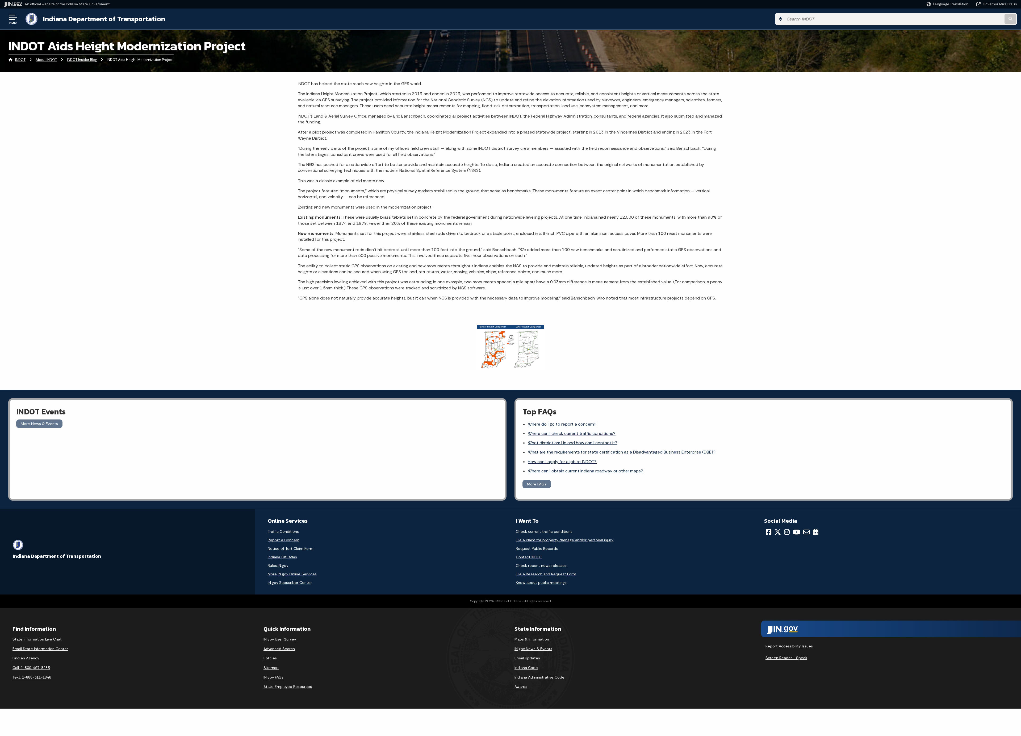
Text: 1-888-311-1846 (31, 677)
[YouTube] (796, 532)
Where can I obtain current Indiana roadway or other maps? (585, 471)
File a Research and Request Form (546, 574)
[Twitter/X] (778, 532)
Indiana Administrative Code (539, 677)
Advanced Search (279, 648)
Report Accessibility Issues (789, 646)
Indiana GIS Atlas (282, 557)
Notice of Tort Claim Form (290, 548)
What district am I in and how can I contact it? (572, 443)
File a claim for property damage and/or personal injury (564, 540)
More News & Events (39, 423)
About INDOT (46, 59)
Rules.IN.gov (278, 565)
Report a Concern (283, 540)
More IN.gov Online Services (292, 574)
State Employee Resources (287, 686)
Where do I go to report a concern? (562, 424)
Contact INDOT (529, 557)
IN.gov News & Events (533, 648)
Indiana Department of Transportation (104, 19)
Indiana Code (526, 667)
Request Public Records (537, 548)
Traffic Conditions (283, 531)
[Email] (806, 532)
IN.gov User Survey (279, 639)
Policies (270, 658)
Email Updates (527, 658)
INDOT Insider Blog (82, 59)
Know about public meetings (541, 582)
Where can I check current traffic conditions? (572, 433)
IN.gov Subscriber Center (290, 582)
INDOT (20, 59)
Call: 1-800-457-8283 (31, 667)
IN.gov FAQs (273, 677)
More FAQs (536, 484)
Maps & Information (531, 639)
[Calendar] (815, 532)
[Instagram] (787, 532)
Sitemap (271, 667)
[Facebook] (768, 532)
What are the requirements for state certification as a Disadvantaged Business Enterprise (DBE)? (621, 452)
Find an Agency (25, 658)
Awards (520, 686)
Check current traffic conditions (544, 531)
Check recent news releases (541, 565)
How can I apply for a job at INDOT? (562, 461)
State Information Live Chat (37, 639)
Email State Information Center (40, 648)
